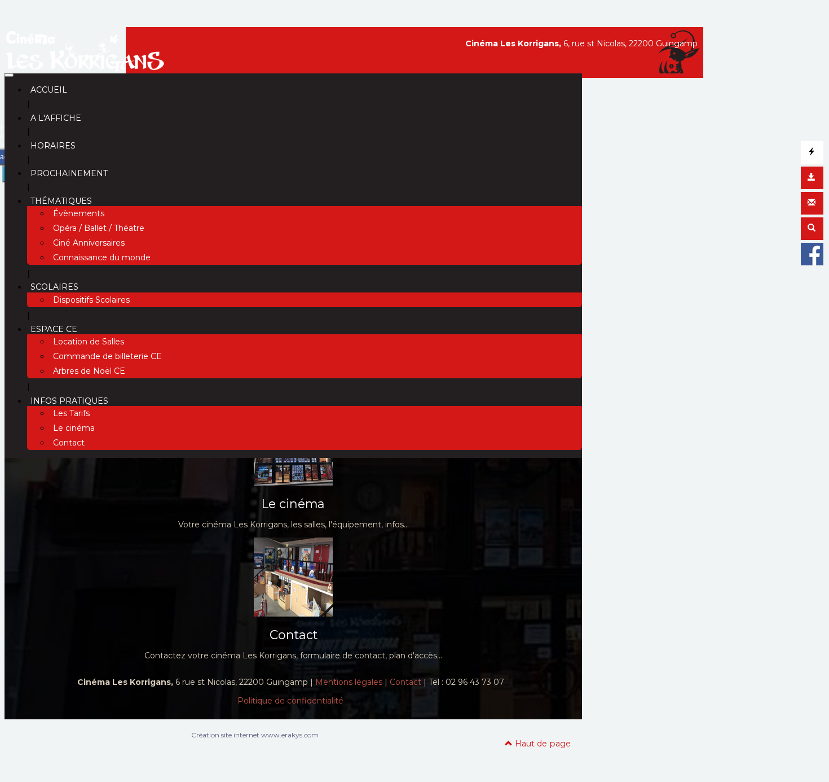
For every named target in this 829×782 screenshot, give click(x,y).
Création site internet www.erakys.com (255, 735)
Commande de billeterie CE (107, 356)
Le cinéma (74, 428)
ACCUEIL (48, 90)
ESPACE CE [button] (53, 329)
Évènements (78, 213)
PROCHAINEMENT (69, 173)
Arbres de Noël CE (89, 371)
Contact (69, 443)
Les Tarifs (71, 413)
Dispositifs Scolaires (91, 300)
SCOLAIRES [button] (54, 287)
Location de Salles (88, 342)
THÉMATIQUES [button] (61, 201)
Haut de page (542, 744)
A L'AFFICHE (55, 118)
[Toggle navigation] (9, 75)
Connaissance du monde (102, 257)
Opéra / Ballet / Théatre (98, 228)
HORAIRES (53, 146)
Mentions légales (348, 682)
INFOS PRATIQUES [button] (69, 401)
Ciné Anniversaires (89, 243)
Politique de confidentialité (290, 701)
